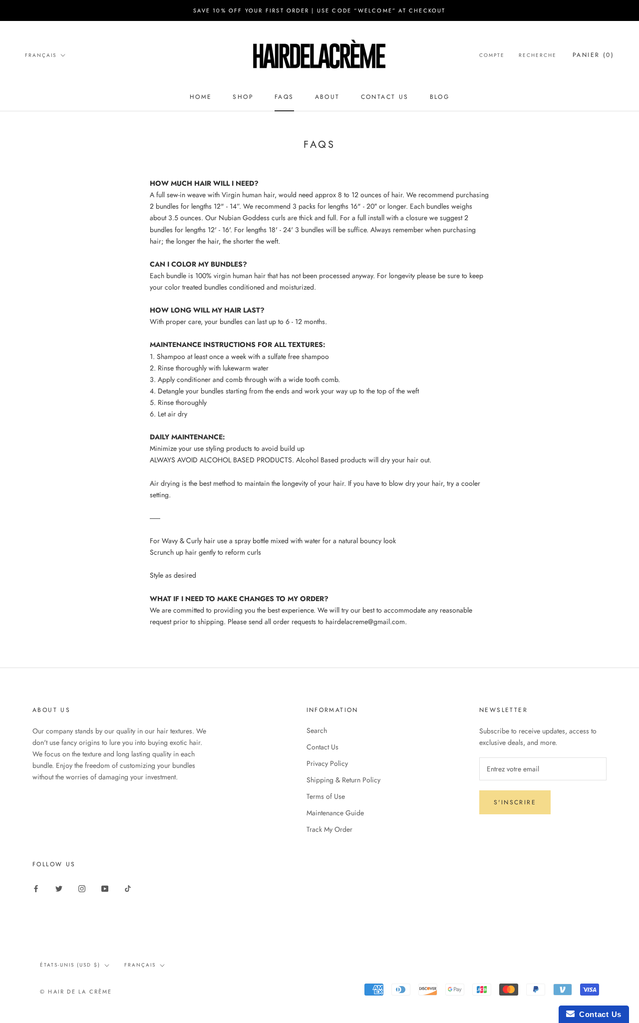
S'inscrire (515, 802)
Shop (243, 96)
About (327, 96)
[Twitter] (58, 888)
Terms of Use (326, 796)
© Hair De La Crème (76, 992)
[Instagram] (81, 888)
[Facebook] (35, 888)
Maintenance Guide (335, 813)
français (140, 965)
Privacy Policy (327, 763)
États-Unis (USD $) (70, 965)
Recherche (538, 55)
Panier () (593, 54)
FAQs (284, 96)
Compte (492, 55)
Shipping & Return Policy (343, 780)
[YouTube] (104, 888)
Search (317, 730)
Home (201, 96)
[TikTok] (127, 888)
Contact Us (385, 96)
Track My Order (329, 829)
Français (40, 55)
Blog (440, 96)
